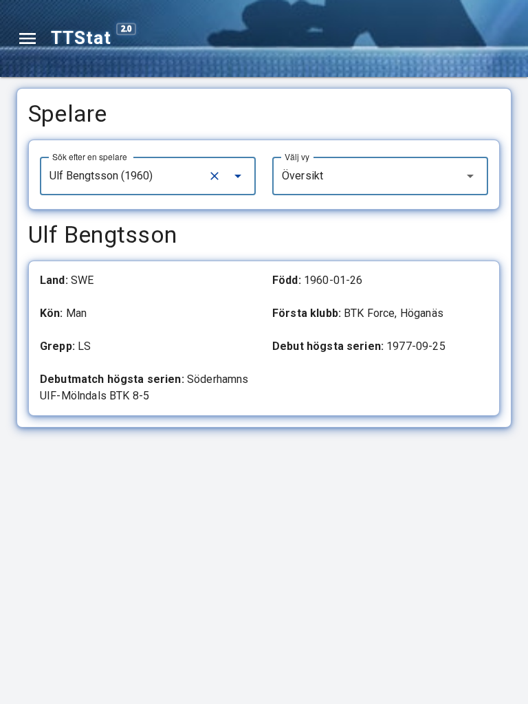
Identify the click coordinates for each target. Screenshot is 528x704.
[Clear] (214, 176)
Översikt (302, 175)
